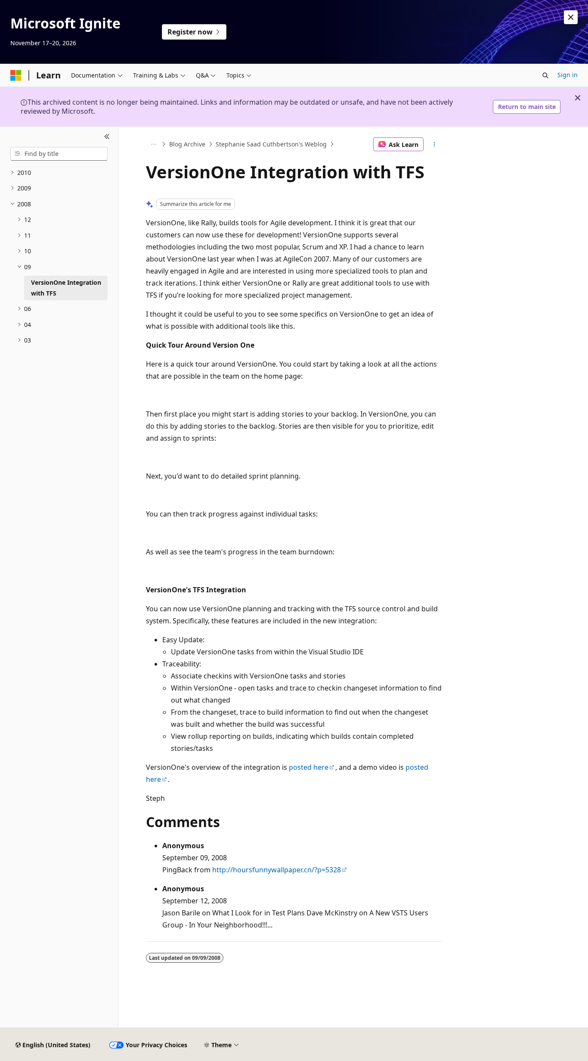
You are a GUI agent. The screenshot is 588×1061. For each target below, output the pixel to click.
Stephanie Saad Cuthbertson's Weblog (271, 144)
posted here (308, 767)
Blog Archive (187, 144)
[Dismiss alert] (571, 17)
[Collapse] (107, 137)
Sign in (567, 75)
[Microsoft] (16, 75)
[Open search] (545, 75)
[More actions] (434, 144)
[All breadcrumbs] (153, 144)
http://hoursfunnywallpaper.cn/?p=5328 (276, 869)
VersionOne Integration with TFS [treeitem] (66, 287)
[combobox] (59, 154)
